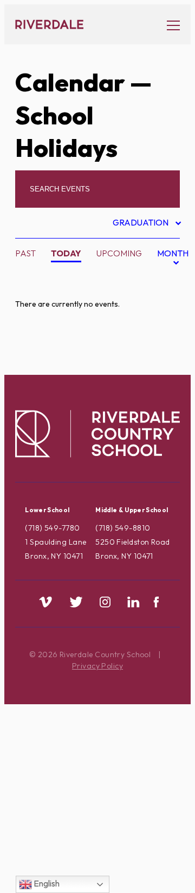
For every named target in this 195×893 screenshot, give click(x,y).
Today (66, 253)
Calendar (70, 82)
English (46, 883)
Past (25, 253)
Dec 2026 (159, 351)
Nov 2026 (159, 334)
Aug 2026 (159, 282)
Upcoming (119, 253)
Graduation (142, 224)
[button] (168, 24)
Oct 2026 (159, 317)
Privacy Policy (97, 666)
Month (172, 259)
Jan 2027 (158, 368)
